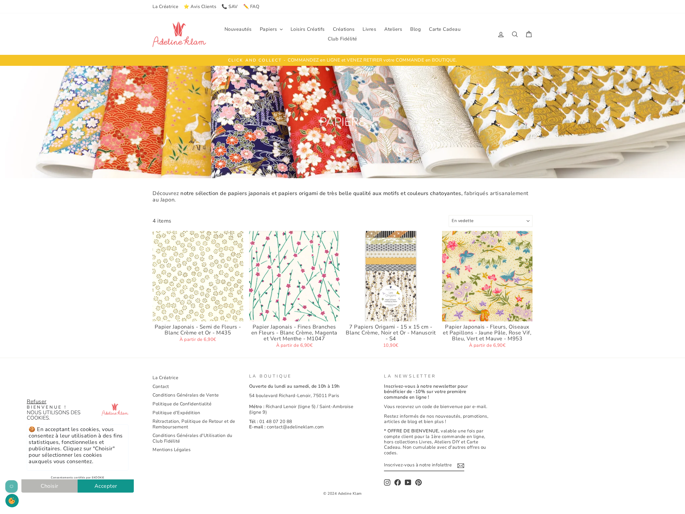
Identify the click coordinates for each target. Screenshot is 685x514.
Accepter (105, 486)
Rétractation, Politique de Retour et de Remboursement (194, 424)
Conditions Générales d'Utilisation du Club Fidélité (193, 438)
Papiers (269, 29)
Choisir (49, 486)
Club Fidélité (342, 39)
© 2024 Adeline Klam (342, 493)
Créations (344, 29)
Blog (415, 29)
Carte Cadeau (445, 29)
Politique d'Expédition (176, 413)
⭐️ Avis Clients (200, 6)
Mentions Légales (172, 450)
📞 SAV (230, 6)
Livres (369, 29)
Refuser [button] (37, 401)
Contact (161, 386)
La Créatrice (165, 6)
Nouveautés (238, 29)
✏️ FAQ (251, 6)
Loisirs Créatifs (308, 29)
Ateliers (393, 29)
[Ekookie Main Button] (12, 500)
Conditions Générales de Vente (186, 395)
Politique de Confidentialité (182, 404)
